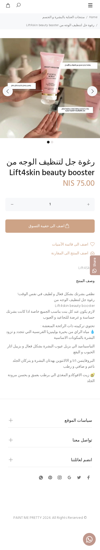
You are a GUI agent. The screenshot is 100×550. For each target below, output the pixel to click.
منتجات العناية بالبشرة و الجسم (63, 17)
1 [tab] (48, 142)
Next (92, 91)
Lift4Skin (85, 268)
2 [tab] (52, 142)
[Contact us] (89, 539)
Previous (8, 91)
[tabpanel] (50, 88)
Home (93, 17)
